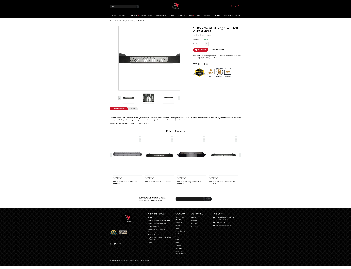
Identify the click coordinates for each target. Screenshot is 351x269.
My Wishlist (194, 229)
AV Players (134, 15)
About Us (151, 220)
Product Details (119, 109)
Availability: (196, 39)
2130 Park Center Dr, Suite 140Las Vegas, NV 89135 (225, 221)
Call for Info (202, 50)
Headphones (181, 15)
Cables (150, 15)
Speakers (207, 15)
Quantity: (195, 44)
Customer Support (153, 238)
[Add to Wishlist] (140, 137)
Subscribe (207, 202)
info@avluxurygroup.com (223, 229)
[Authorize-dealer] (114, 236)
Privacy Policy (152, 235)
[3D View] (123, 236)
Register (193, 220)
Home (111, 21)
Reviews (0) (132, 109)
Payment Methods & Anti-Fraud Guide (159, 223)
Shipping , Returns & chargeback (157, 226)
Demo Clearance (161, 15)
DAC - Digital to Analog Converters (234, 15)
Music (191, 15)
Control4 (118, 178)
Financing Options (153, 229)
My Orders (194, 223)
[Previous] (111, 156)
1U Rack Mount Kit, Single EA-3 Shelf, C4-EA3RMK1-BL (129, 21)
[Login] (231, 6)
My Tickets (194, 226)
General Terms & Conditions (156, 232)
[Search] (137, 6)
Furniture (171, 15)
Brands (143, 15)
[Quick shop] (140, 140)
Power (198, 15)
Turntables (217, 15)
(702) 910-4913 (220, 225)
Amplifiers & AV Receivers (119, 15)
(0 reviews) (208, 35)
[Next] (240, 156)
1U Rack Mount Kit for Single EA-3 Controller (157, 182)
